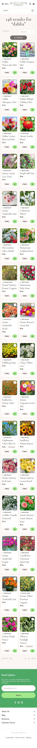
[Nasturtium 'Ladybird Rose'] (27, 235)
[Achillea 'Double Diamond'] (10, 503)
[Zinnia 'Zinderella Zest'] (10, 584)
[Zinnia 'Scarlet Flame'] (27, 124)
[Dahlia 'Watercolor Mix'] (10, 49)
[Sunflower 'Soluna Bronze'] (27, 428)
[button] (15, 702)
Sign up (18, 695)
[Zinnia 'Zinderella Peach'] (10, 310)
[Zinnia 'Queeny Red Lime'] (10, 466)
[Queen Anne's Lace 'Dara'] (10, 161)
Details (7, 72)
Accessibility (10, 737)
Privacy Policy (19, 737)
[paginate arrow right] (34, 658)
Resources (5, 719)
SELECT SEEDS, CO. (20, 732)
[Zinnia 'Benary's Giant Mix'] (27, 310)
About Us (5, 711)
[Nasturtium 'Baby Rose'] (27, 273)
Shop (4, 715)
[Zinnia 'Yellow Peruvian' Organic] (27, 584)
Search (5, 10)
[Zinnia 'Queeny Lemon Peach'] (27, 466)
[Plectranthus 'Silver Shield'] (10, 235)
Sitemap (28, 737)
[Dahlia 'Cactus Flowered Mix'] (10, 124)
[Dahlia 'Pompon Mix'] (27, 49)
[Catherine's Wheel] (27, 198)
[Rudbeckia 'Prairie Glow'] (10, 388)
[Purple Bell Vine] (27, 161)
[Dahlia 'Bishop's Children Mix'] (27, 87)
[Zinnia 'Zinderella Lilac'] (10, 198)
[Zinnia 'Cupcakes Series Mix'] (27, 388)
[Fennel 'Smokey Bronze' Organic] (10, 273)
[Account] (30, 4)
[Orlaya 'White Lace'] (27, 350)
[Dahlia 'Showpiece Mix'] (10, 87)
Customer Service (8, 722)
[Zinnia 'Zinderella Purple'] (10, 543)
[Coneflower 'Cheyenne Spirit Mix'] (27, 543)
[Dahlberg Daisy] (10, 350)
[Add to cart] (14, 72)
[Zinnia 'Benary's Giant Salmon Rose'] (27, 503)
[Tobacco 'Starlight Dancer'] (27, 624)
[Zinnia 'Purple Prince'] (10, 624)
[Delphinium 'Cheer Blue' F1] (10, 428)
